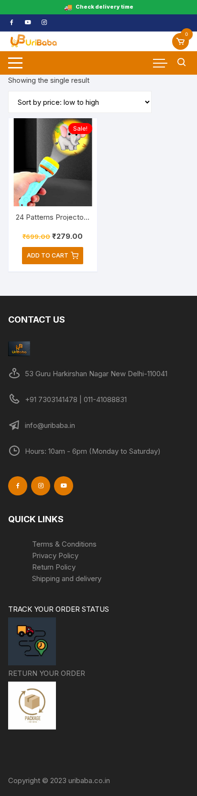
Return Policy (54, 567)
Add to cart (47, 255)
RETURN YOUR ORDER (46, 673)
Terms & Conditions (64, 544)
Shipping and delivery (66, 578)
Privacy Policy (55, 555)
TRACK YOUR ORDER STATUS (58, 609)
